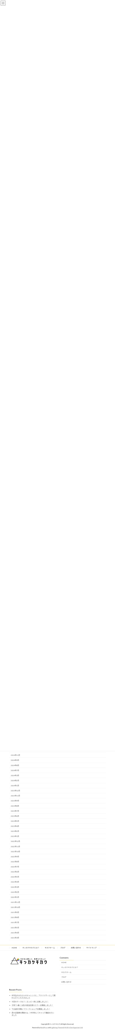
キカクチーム (50, 948)
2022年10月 (15, 852)
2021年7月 (15, 922)
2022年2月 (15, 892)
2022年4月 (15, 882)
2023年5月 (15, 821)
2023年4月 (15, 826)
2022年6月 (15, 872)
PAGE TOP (109, 998)
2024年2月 (15, 780)
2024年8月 (15, 765)
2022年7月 (15, 867)
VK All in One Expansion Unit (73, 1028)
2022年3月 (15, 887)
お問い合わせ (76, 948)
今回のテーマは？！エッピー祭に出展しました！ (30, 1002)
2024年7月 (15, 770)
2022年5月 (15, 877)
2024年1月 (15, 786)
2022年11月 (15, 846)
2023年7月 (15, 811)
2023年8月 (15, 806)
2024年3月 (15, 775)
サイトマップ (91, 948)
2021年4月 (15, 933)
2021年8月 (15, 917)
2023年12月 (15, 791)
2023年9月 (15, 801)
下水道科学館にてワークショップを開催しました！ (31, 1009)
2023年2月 (15, 831)
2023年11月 (15, 796)
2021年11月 (15, 902)
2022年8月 (15, 862)
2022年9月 (15, 857)
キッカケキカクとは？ (30, 948)
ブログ (62, 948)
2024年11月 (15, 755)
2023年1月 (15, 836)
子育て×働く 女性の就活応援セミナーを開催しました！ (32, 1005)
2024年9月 (15, 760)
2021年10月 (15, 907)
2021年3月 (15, 938)
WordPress (44, 1028)
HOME (14, 948)
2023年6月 (15, 816)
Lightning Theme (57, 1028)
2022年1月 (15, 897)
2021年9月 (15, 912)
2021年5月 (15, 928)
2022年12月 (15, 841)
